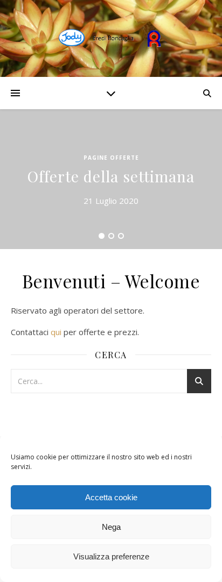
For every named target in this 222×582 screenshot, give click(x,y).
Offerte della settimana (111, 176)
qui (56, 332)
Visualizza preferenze (111, 556)
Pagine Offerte (111, 157)
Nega (111, 526)
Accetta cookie (111, 497)
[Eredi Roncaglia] (111, 38)
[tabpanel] (111, 179)
